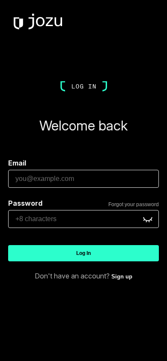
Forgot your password (133, 204)
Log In (83, 253)
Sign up (121, 276)
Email (17, 163)
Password (25, 203)
